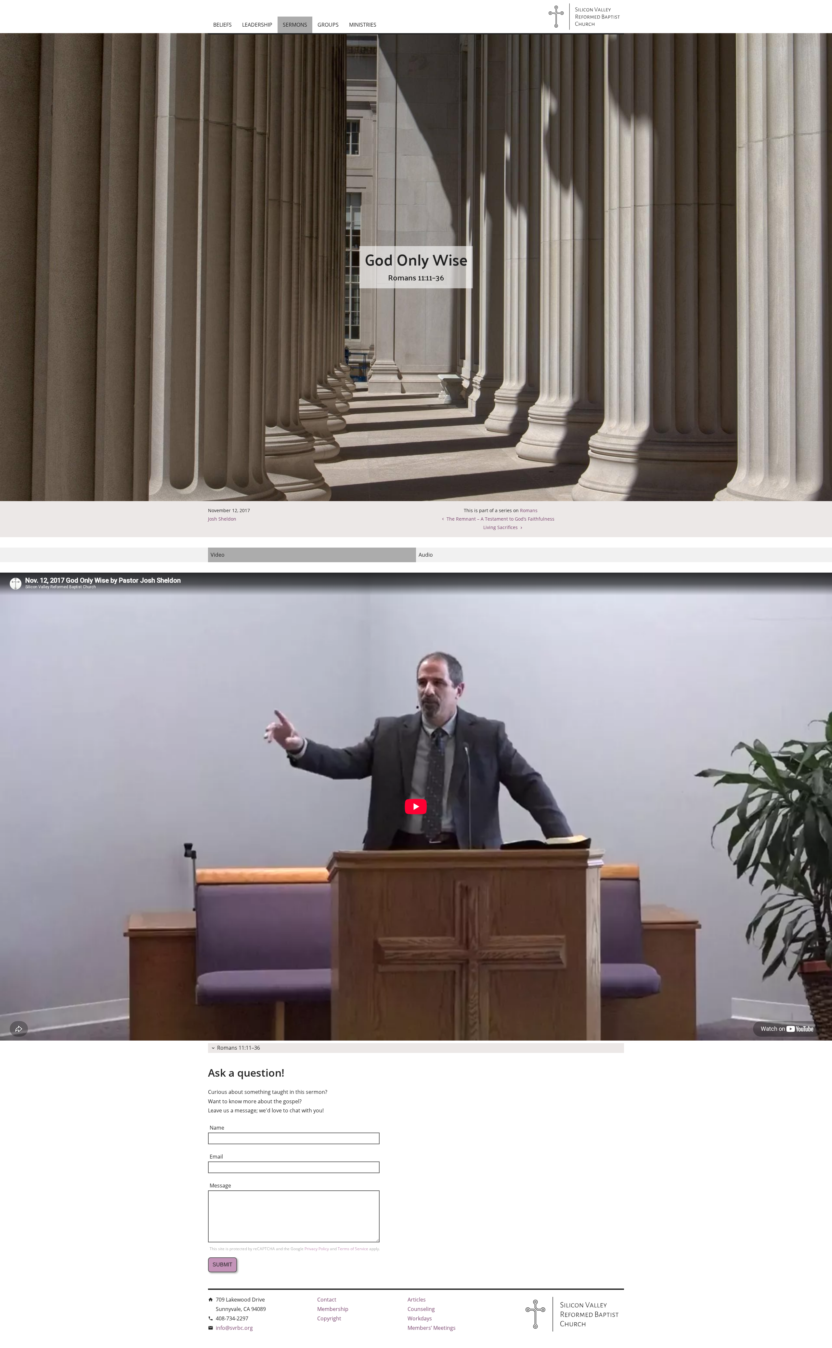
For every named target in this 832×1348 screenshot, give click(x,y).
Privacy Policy (317, 1248)
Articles (417, 1299)
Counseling (421, 1309)
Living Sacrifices (500, 527)
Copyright (329, 1318)
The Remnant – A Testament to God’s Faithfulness (500, 519)
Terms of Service (353, 1248)
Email (216, 1156)
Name (217, 1127)
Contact (326, 1299)
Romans (529, 510)
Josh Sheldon (222, 519)
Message (220, 1185)
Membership (332, 1309)
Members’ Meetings (432, 1327)
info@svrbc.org (234, 1327)
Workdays (420, 1318)
